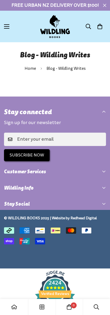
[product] (14, 307)
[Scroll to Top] (100, 286)
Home (30, 68)
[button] (100, 26)
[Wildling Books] (55, 26)
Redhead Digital (83, 218)
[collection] (42, 307)
